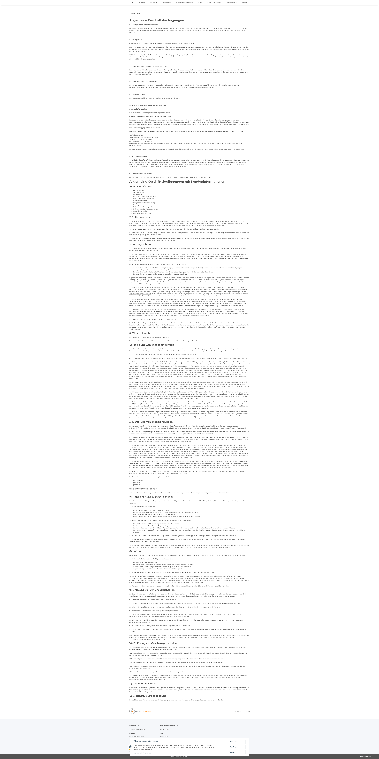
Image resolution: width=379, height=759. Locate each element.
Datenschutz (147, 753)
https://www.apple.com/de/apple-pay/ (185, 388)
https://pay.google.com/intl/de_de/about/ (177, 398)
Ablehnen (232, 752)
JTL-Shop (368, 756)
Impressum (137, 753)
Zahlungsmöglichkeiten (137, 729)
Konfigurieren (232, 747)
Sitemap (132, 733)
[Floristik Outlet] (132, 2)
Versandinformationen (136, 736)
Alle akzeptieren (232, 742)
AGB (161, 733)
